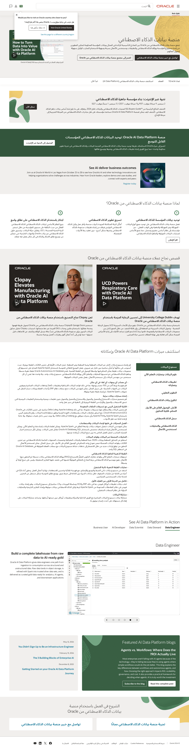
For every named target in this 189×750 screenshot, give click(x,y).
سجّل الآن (29, 106)
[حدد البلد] (21, 6)
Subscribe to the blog (135, 683)
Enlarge (75, 613)
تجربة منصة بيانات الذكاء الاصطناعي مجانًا (138, 724)
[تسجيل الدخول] (15, 6)
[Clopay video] (50, 288)
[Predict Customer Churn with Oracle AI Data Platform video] (36, 45)
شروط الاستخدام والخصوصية (155, 743)
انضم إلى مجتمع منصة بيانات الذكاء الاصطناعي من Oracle (105, 57)
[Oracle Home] (165, 6)
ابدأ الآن (94, 81)
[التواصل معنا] (10, 6)
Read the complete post (162, 683)
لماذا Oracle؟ (174, 81)
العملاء (160, 81)
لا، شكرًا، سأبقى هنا (38, 27)
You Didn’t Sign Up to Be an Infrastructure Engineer (46, 646)
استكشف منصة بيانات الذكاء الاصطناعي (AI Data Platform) (128, 81)
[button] (178, 6)
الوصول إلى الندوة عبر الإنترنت (38, 142)
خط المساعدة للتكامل (77, 743)
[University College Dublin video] (138, 288)
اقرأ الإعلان (173, 239)
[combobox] (94, 6)
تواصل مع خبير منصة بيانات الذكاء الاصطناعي (157, 57)
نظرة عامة (176, 13)
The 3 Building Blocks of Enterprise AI (53, 657)
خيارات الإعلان (123, 743)
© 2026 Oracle (175, 743)
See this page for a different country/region (57, 34)
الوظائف (114, 743)
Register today (129, 183)
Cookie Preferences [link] (137, 743)
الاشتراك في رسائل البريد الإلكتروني (98, 743)
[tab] (160, 374)
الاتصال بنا (65, 743)
